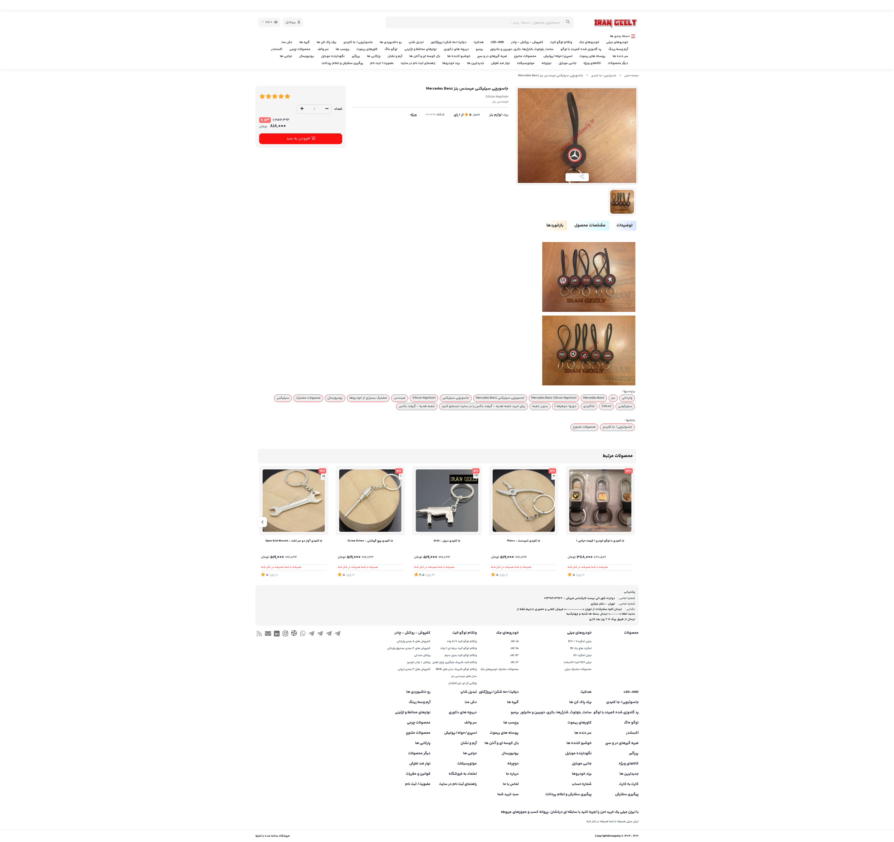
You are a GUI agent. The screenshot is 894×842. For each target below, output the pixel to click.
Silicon (606, 406)
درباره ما (512, 774)
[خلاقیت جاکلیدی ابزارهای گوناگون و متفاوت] (523, 500)
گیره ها (304, 42)
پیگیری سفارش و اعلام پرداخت (342, 63)
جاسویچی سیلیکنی (455, 398)
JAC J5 (515, 641)
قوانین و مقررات (418, 774)
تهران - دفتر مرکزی (603, 604)
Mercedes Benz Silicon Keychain (553, 398)
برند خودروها (451, 63)
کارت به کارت (629, 784)
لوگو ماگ (391, 49)
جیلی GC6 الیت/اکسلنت (578, 662)
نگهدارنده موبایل (333, 56)
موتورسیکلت (526, 63)
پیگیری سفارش (627, 794)
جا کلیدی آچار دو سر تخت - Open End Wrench (293, 541)
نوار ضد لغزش (500, 63)
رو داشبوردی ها (391, 42)
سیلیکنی (283, 398)
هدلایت (479, 42)
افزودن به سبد (298, 138)
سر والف (323, 49)
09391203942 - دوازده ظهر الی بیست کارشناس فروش (579, 598)
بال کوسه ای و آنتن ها (424, 56)
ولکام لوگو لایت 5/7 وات (462, 641)
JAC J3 (514, 662)
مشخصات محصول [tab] (590, 225)
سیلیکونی (625, 406)
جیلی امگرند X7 (582, 655)
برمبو (479, 49)
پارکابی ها (374, 56)
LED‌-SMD (497, 42)
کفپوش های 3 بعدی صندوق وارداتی (408, 648)
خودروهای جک (589, 42)
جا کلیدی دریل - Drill (447, 541)
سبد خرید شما (508, 794)
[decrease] (327, 109)
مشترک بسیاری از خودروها (368, 398)
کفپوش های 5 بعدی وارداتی (413, 641)
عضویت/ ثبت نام (382, 63)
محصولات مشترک (308, 398)
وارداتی (627, 398)
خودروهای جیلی (617, 42)
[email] (268, 634)
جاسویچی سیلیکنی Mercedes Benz (500, 398)
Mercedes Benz (593, 398)
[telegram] (337, 634)
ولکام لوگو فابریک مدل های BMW (456, 669)
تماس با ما (511, 784)
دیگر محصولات (618, 63)
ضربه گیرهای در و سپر (492, 56)
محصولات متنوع (525, 56)
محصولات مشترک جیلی (578, 669)
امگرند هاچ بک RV (581, 648)
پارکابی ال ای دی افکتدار (462, 683)
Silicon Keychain (424, 398)
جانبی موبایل (567, 63)
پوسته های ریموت (592, 56)
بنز (613, 398)
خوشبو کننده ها (458, 56)
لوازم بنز (495, 115)
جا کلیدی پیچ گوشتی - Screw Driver (370, 541)
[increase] (302, 109)
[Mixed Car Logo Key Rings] (600, 500)
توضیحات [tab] (624, 225)
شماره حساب (582, 784)
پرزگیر (356, 56)
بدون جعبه (540, 406)
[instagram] (285, 634)
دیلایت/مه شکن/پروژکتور (449, 42)
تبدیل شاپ (416, 42)
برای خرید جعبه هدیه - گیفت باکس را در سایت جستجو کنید (483, 406)
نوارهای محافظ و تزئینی (420, 49)
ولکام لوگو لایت (561, 42)
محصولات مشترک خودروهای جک (499, 669)
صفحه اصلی (631, 76)
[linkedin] (277, 634)
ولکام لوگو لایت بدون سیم (461, 655)
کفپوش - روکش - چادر (527, 42)
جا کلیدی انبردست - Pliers (523, 541)
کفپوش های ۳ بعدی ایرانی (414, 669)
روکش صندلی (422, 655)
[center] (568, 22)
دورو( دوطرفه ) (565, 406)
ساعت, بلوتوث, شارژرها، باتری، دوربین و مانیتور (522, 49)
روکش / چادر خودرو (418, 662)
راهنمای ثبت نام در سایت (418, 63)
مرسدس (400, 398)
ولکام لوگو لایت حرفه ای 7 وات (458, 648)
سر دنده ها (620, 56)
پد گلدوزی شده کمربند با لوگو (581, 49)
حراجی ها (286, 56)
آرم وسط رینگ (618, 49)
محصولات (631, 633)
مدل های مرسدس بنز (464, 676)
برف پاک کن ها (326, 42)
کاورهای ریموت (367, 49)
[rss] (259, 634)
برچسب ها (342, 49)
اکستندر (276, 49)
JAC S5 (514, 648)
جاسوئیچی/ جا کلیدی (358, 42)
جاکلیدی (589, 406)
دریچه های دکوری (456, 49)
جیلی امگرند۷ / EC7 (580, 641)
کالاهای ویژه (592, 63)
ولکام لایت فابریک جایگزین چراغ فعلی (454, 662)
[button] (631, 522)
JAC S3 (514, 655)
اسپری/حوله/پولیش (557, 56)
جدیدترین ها (475, 63)
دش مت (286, 42)
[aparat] (294, 634)
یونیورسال (306, 56)
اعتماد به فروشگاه (463, 774)
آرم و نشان (395, 56)
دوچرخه (547, 63)
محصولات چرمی (300, 49)
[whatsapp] (303, 634)
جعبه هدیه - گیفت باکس (417, 406)
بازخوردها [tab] (554, 225)
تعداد (338, 109)
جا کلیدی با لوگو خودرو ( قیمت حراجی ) (600, 541)
